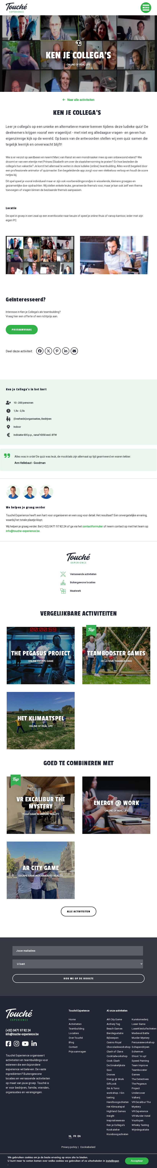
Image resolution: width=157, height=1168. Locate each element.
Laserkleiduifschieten (144, 1028)
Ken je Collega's (116, 1125)
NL (70, 1136)
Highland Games (116, 1111)
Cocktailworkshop (117, 1056)
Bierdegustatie (115, 1033)
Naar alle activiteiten (80, 100)
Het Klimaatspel (116, 1106)
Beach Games (114, 1028)
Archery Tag (113, 1024)
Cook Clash (113, 1060)
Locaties (74, 1033)
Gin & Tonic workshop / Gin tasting (115, 1093)
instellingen (112, 1161)
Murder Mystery (140, 1037)
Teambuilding (76, 1028)
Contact (73, 1047)
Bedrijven (46, 418)
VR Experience (140, 1111)
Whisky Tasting (140, 1125)
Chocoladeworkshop (119, 1047)
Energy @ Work (115, 1079)
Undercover (138, 1092)
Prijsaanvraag (22, 329)
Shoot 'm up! (139, 1056)
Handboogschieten (118, 1102)
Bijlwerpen (113, 1037)
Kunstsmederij (140, 1019)
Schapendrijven (140, 1047)
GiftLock (112, 1083)
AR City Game (114, 1019)
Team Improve (140, 1065)
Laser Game (138, 1024)
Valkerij (136, 1097)
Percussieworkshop (143, 1042)
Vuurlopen (137, 1120)
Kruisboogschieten (117, 1134)
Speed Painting (140, 1060)
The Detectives (140, 1079)
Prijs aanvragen (77, 1051)
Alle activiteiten (78, 911)
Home (72, 1019)
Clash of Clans (115, 1051)
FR (74, 1136)
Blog (71, 1042)
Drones (111, 1074)
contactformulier (93, 526)
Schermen (137, 1051)
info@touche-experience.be (23, 531)
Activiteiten (75, 1024)
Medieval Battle (140, 1033)
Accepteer (137, 1161)
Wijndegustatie (140, 1129)
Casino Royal (114, 1042)
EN (79, 1136)
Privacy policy (69, 1147)
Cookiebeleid (88, 1147)
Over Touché (76, 1037)
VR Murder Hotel (141, 1115)
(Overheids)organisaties (27, 418)
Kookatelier (113, 1129)
